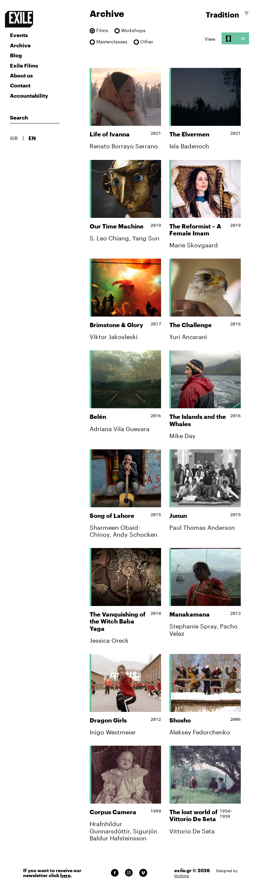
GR (14, 138)
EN (32, 138)
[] (229, 38)
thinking (181, 875)
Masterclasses (111, 41)
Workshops (133, 30)
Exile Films (24, 65)
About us (21, 75)
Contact (20, 85)
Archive (20, 45)
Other (146, 41)
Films (102, 30)
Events (19, 35)
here (65, 875)
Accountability (29, 95)
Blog (16, 55)
